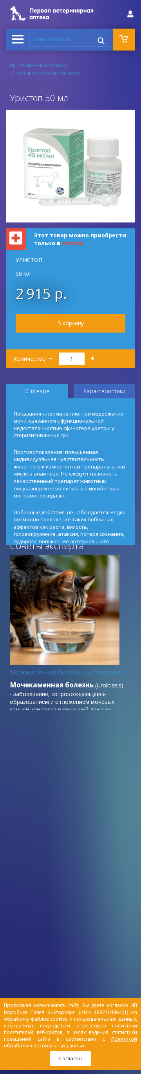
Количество (54, 356)
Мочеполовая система (48, 73)
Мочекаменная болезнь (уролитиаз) (65, 671)
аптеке (72, 243)
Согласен (70, 1058)
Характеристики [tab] (104, 391)
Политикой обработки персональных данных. (70, 1042)
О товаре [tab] (36, 391)
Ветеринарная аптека (38, 65)
